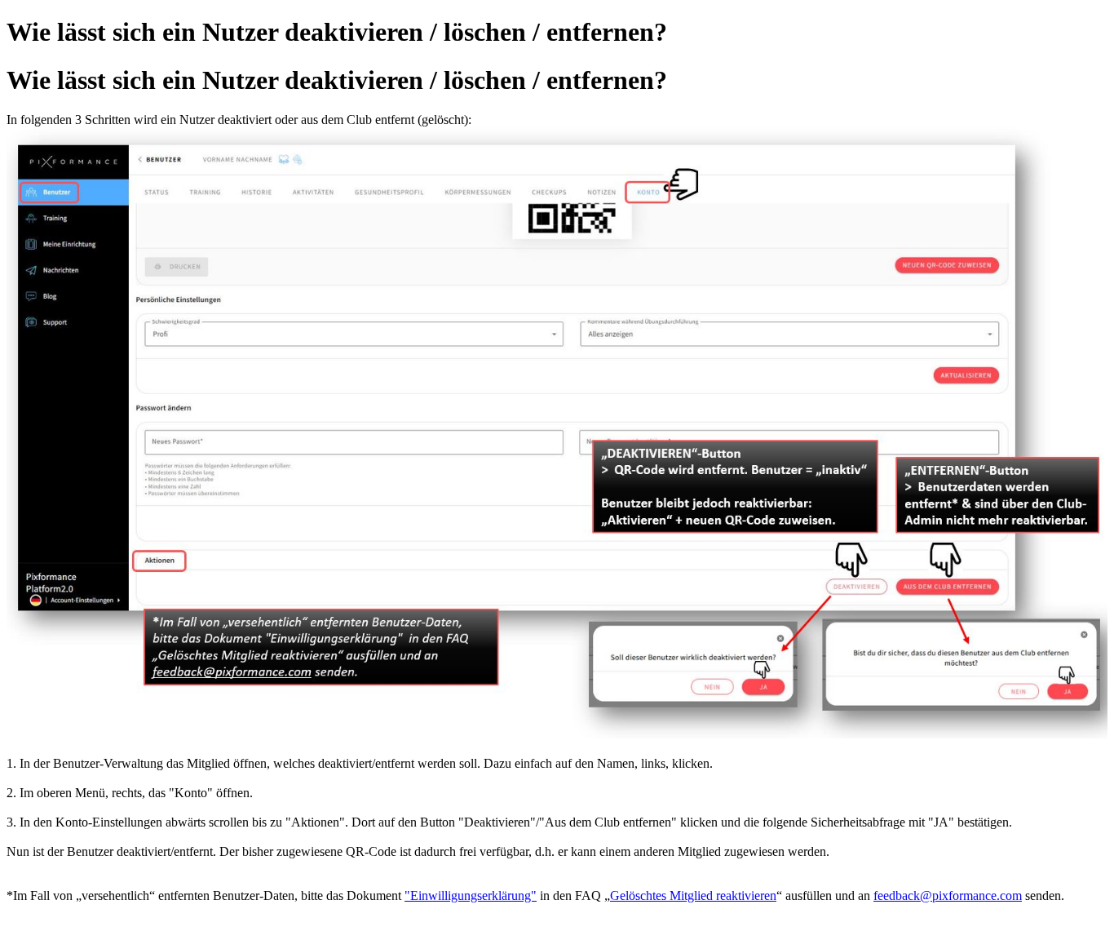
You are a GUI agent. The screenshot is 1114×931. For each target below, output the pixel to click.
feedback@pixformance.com (947, 895)
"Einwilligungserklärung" (470, 895)
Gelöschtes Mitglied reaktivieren (693, 895)
